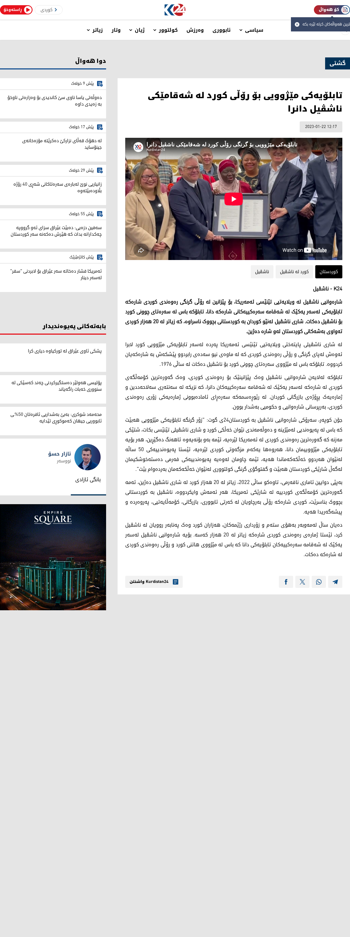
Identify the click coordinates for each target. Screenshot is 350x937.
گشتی (337, 63)
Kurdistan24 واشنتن (149, 582)
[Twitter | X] (302, 582)
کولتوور (168, 30)
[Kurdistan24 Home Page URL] (175, 10)
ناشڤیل (262, 271)
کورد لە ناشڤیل (294, 271)
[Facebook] (286, 582)
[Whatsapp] (319, 582)
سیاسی (254, 30)
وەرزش (195, 30)
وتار (116, 30)
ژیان (140, 30)
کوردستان (329, 271)
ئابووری (221, 30)
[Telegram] (335, 582)
